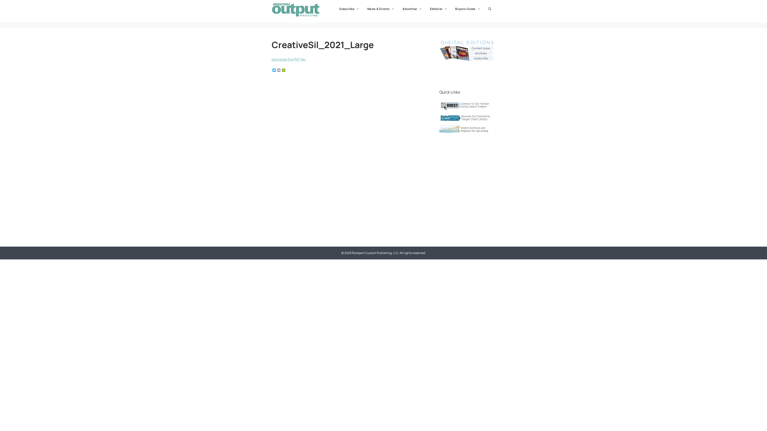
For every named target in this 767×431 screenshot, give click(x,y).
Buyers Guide (465, 9)
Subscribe (346, 9)
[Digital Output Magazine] (296, 10)
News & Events (378, 9)
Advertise (409, 9)
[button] (489, 9)
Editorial (436, 9)
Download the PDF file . (289, 59)
